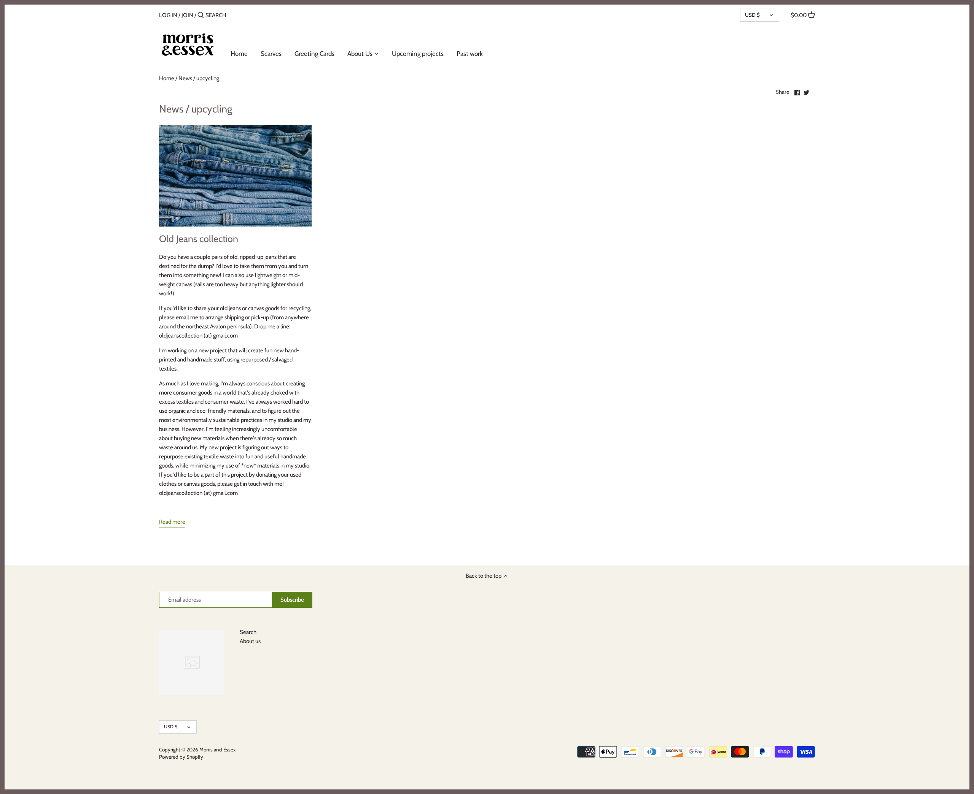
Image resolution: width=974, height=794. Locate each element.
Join (187, 15)
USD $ (752, 15)
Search (248, 632)
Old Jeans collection (198, 238)
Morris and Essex (217, 749)
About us (250, 641)
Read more (172, 521)
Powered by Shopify (181, 757)
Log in (168, 15)
